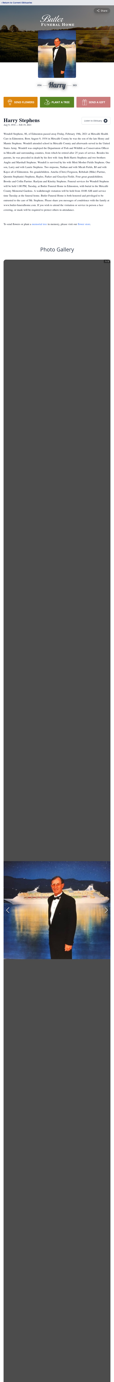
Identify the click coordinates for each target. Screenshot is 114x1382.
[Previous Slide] (8, 910)
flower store (84, 224)
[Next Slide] (106, 910)
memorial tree (39, 224)
